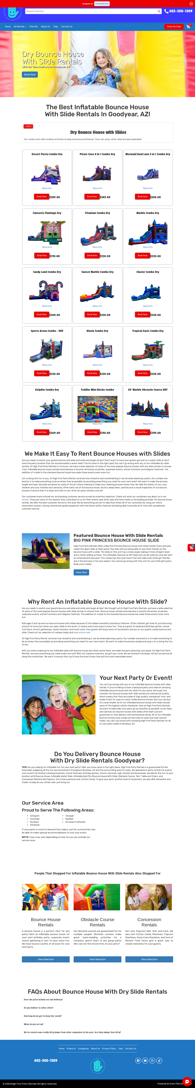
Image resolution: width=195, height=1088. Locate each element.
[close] (191, 3)
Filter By (33, 26)
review (25, 499)
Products (71, 1048)
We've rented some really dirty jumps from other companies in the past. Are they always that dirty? (72, 1032)
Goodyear (64, 466)
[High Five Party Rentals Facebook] (138, 1061)
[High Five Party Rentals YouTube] (145, 1061)
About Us (45, 26)
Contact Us (66, 26)
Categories (83, 1048)
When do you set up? (34, 1024)
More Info (47, 188)
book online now (82, 632)
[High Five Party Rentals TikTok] (159, 1061)
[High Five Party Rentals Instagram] (152, 1061)
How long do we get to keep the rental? (43, 1016)
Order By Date (174, 26)
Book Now (30, 74)
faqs (55, 26)
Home (8, 26)
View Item (81, 572)
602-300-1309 (45, 1060)
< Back (28, 126)
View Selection (46, 959)
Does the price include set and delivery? (43, 999)
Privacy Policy (109, 1048)
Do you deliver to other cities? (38, 1008)
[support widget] (187, 1081)
